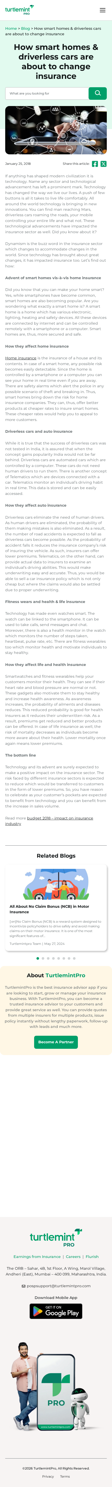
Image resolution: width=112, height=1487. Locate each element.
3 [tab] (48, 958)
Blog (25, 28)
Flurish (92, 1256)
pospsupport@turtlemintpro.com (59, 1286)
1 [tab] (37, 958)
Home (11, 28)
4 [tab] (53, 958)
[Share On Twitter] (103, 164)
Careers (73, 1256)
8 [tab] (74, 958)
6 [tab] (64, 958)
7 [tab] (69, 958)
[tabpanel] (56, 907)
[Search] (98, 93)
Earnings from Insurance (37, 1256)
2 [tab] (43, 958)
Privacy (48, 1476)
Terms (65, 1476)
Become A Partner (56, 1042)
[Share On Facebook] (95, 164)
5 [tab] (58, 958)
